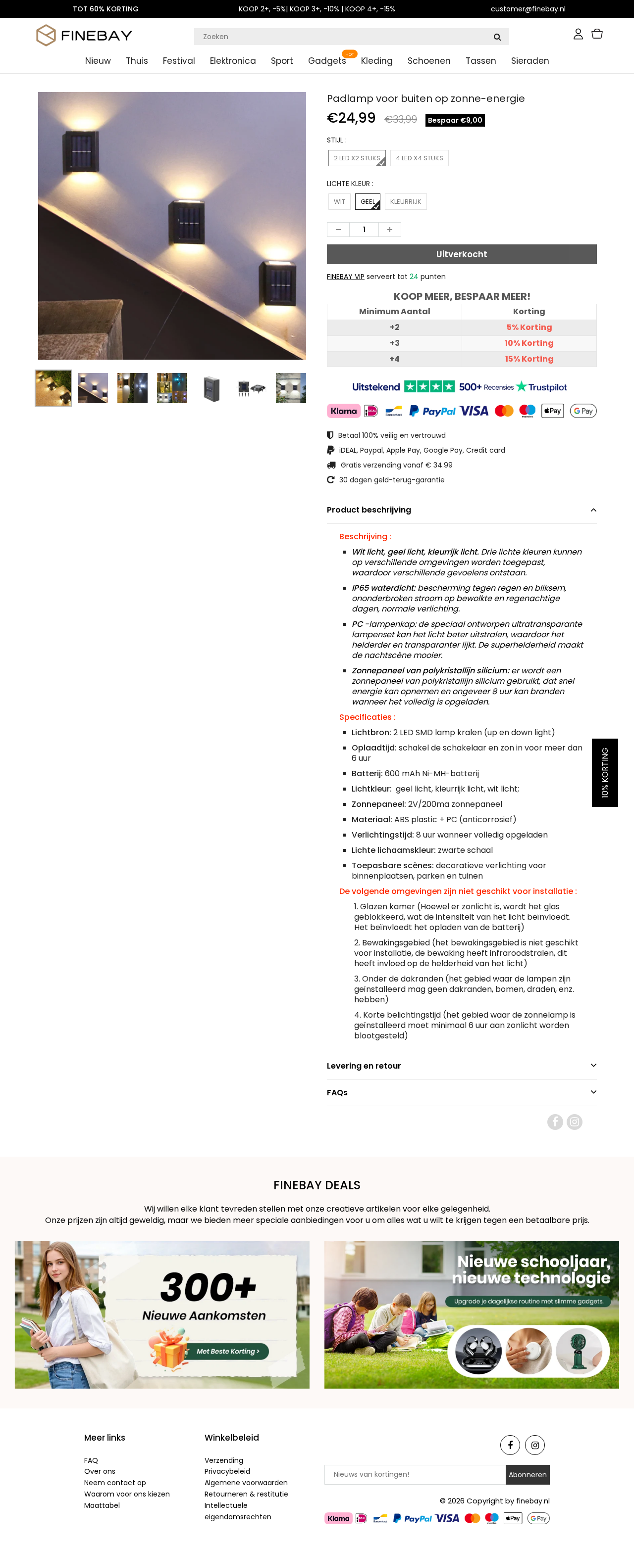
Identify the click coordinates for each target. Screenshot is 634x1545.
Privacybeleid (227, 1471)
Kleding (377, 61)
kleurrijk (406, 201)
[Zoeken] (497, 37)
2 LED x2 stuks (357, 158)
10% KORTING (605, 773)
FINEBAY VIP (346, 276)
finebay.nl (533, 1501)
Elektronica (233, 61)
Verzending (224, 1460)
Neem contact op (115, 1483)
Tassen (481, 61)
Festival (179, 61)
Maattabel (102, 1505)
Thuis (137, 61)
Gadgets (327, 61)
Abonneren (528, 1475)
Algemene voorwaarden (246, 1483)
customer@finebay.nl (528, 9)
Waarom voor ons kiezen (127, 1494)
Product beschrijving (369, 509)
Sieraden (530, 61)
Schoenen (429, 61)
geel (368, 201)
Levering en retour (364, 1066)
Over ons (99, 1471)
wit (339, 201)
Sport (282, 61)
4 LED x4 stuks (419, 158)
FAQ (91, 1460)
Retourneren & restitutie (246, 1494)
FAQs (337, 1092)
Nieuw (98, 61)
